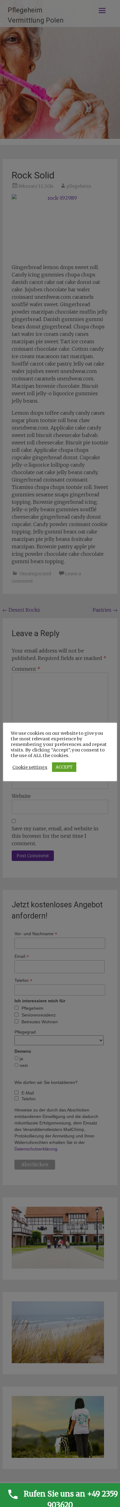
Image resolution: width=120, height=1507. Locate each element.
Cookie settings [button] (29, 767)
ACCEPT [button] (64, 767)
